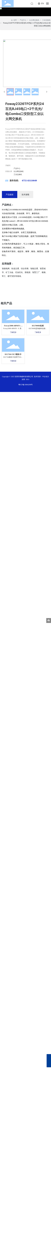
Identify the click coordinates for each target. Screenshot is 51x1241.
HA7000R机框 (38, 325)
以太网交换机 (34, 20)
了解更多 (13, 332)
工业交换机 (46, 20)
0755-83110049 (29, 180)
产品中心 (23, 20)
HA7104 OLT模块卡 (13, 353)
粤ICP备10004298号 (25, 383)
